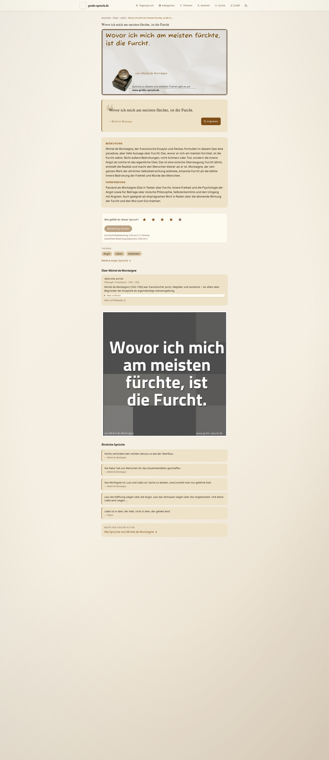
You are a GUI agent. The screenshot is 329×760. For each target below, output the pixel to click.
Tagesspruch (146, 5)
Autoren (205, 5)
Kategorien (168, 5)
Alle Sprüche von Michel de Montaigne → (130, 532)
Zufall (236, 5)
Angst (106, 253)
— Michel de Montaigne (120, 121)
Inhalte (306, 702)
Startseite (106, 18)
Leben (123, 18)
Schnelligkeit (289, 702)
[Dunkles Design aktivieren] (246, 5)
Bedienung (274, 709)
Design (272, 702)
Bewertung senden (118, 228)
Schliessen (301, 751)
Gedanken (134, 253)
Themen (187, 5)
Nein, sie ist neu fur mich (282, 688)
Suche (221, 5)
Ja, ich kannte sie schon (281, 681)
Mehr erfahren (114, 295)
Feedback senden (278, 751)
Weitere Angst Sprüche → (116, 260)
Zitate (115, 18)
